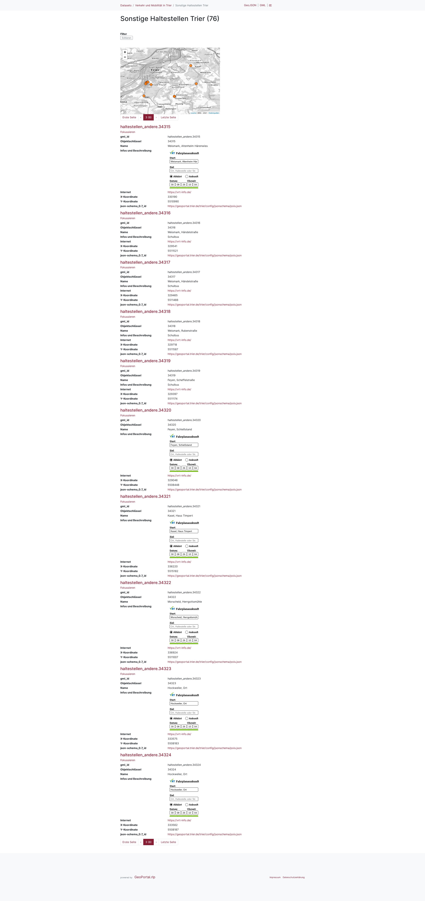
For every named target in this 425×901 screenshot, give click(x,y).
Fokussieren (127, 132)
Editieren (126, 37)
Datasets (125, 5)
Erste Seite (129, 117)
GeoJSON (250, 5)
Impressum (275, 877)
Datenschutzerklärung (294, 877)
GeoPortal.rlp (144, 877)
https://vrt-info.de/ (179, 192)
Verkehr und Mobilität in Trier (153, 5)
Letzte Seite (168, 117)
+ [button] (125, 52)
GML (263, 5)
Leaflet (193, 112)
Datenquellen (214, 112)
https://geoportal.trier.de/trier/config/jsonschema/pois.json (205, 206)
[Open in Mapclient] (270, 5)
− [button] (125, 57)
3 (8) (148, 117)
